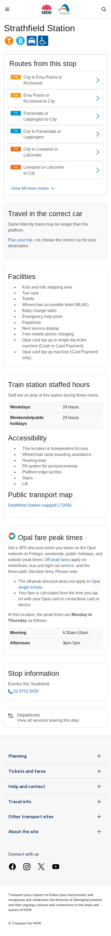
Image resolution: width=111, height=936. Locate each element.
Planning (17, 756)
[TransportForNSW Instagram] (27, 866)
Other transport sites (30, 816)
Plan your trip (20, 240)
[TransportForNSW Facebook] (12, 866)
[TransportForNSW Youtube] (56, 866)
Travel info (19, 801)
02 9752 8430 (26, 691)
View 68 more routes (30, 188)
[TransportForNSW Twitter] (41, 866)
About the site (23, 831)
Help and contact (26, 786)
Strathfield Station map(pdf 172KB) (40, 505)
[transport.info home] (56, 9)
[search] (104, 9)
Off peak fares (57, 559)
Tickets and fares (27, 771)
